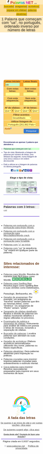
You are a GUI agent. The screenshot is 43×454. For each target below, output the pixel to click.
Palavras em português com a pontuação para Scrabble (19, 240)
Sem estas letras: (30, 90)
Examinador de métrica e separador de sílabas (16, 322)
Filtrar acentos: (21, 115)
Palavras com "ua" (13, 248)
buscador (9, 6)
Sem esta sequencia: (30, 99)
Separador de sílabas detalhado (20, 311)
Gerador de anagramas (16, 297)
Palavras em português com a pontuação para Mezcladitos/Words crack (19, 233)
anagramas (21, 6)
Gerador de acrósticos (15, 341)
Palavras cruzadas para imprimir (20, 359)
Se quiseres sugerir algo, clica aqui (21, 429)
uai (5, 210)
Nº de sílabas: (12, 108)
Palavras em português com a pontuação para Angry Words (19, 226)
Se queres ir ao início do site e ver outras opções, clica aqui (21, 424)
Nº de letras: (30, 108)
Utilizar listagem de (21, 121)
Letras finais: (30, 81)
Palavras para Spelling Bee (18, 283)
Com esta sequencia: (13, 99)
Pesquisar (31, 131)
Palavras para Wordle (15, 274)
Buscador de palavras (15, 333)
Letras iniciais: (13, 81)
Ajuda (7, 128)
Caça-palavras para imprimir (18, 367)
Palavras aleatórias (13, 351)
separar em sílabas (16, 10)
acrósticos (33, 6)
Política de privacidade (27, 447)
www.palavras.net (16, 446)
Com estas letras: (13, 90)
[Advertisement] (21, 56)
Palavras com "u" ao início (17, 244)
